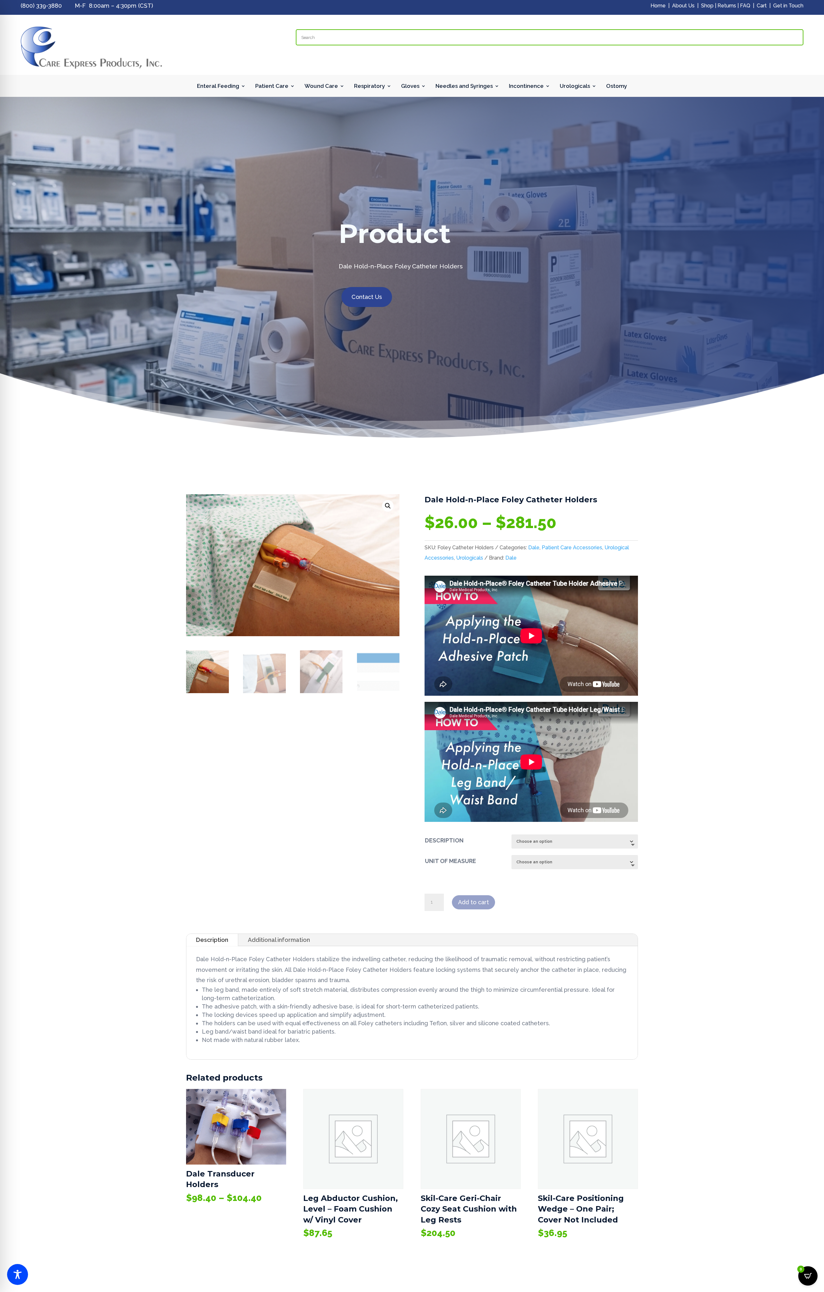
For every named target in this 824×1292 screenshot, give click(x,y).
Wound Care (321, 86)
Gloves (410, 86)
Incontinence (526, 86)
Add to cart (473, 902)
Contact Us (366, 296)
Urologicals (575, 86)
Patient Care (271, 86)
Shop (707, 6)
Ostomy (616, 86)
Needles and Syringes (464, 86)
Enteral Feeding (218, 86)
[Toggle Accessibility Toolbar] (17, 1274)
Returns (726, 6)
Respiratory (369, 86)
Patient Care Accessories (572, 547)
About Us (683, 6)
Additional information (279, 939)
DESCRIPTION (444, 840)
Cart (762, 6)
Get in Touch (788, 6)
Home (658, 6)
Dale (533, 547)
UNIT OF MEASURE (450, 861)
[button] (388, 506)
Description (212, 939)
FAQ (745, 6)
